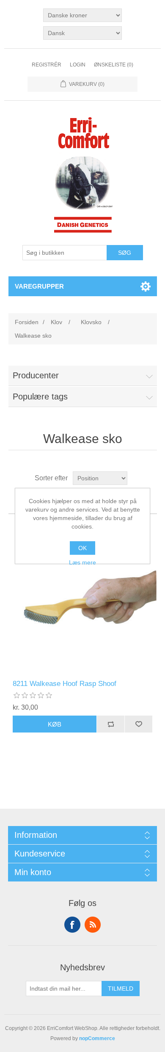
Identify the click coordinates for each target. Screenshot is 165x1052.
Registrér (46, 65)
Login (77, 65)
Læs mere (82, 562)
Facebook (72, 925)
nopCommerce (97, 1038)
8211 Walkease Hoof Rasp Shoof (64, 684)
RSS (93, 925)
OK (82, 548)
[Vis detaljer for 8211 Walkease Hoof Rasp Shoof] (82, 597)
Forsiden (26, 322)
